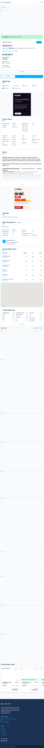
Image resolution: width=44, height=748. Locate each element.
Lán (36, 76)
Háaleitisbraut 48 (6, 256)
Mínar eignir (3, 730)
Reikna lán (22, 71)
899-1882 (7, 165)
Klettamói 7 (5, 274)
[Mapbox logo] (3, 305)
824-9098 (32, 163)
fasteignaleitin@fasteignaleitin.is (10, 719)
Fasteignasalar (4, 735)
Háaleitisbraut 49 (6, 260)
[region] (22, 295)
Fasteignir (3, 728)
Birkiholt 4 (4, 270)
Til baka (3, 7)
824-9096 (21, 163)
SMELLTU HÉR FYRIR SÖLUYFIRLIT (28, 168)
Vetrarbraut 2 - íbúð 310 (7, 279)
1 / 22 (38, 680)
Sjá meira (23, 324)
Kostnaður (22, 76)
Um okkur (3, 733)
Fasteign (8, 76)
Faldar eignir (3, 731)
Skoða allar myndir (38, 328)
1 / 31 (18, 680)
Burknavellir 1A (5, 265)
